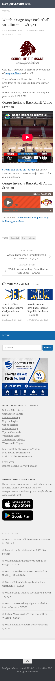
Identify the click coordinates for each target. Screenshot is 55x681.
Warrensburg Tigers (13, 439)
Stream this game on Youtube (18, 169)
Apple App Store (11, 495)
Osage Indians (13, 73)
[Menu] (51, 4)
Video (6, 11)
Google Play (43, 491)
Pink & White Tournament (17, 456)
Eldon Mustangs (11, 417)
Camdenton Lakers (12, 413)
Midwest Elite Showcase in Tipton (21, 449)
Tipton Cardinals (11, 432)
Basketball (15, 238)
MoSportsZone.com (16, 3)
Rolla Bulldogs (10, 428)
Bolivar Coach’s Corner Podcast (19, 466)
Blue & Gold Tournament (16, 452)
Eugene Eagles (10, 421)
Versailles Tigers (11, 435)
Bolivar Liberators (12, 410)
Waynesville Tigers (12, 443)
